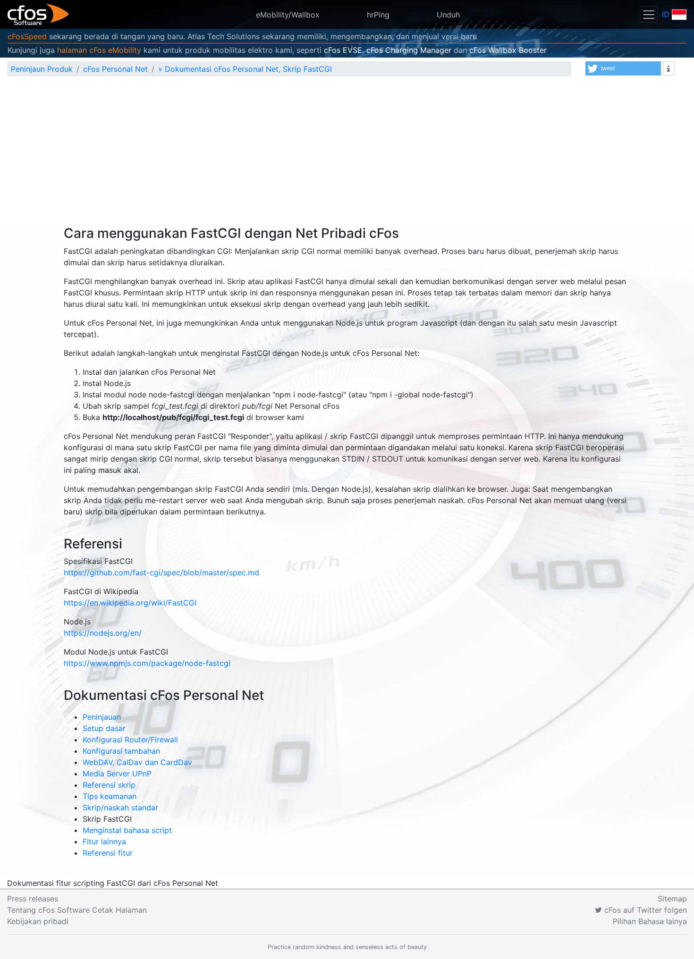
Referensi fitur (108, 853)
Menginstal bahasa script (127, 830)
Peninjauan (102, 717)
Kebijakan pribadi (37, 921)
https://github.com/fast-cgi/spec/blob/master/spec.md (161, 572)
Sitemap (672, 898)
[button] (623, 68)
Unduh (448, 14)
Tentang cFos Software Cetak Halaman (77, 910)
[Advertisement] (347, 155)
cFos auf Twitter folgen (644, 910)
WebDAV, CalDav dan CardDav (137, 762)
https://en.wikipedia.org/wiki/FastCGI (130, 602)
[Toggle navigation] (649, 14)
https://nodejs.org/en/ (103, 633)
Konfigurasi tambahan (121, 751)
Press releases (32, 898)
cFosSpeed (27, 36)
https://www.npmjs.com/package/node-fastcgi (147, 663)
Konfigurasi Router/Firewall (130, 739)
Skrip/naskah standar (120, 807)
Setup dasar (104, 728)
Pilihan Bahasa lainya (650, 921)
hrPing (378, 14)
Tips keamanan (109, 796)
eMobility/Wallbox (288, 14)
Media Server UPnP (117, 773)
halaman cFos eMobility (99, 50)
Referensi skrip (109, 785)
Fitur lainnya (104, 841)
